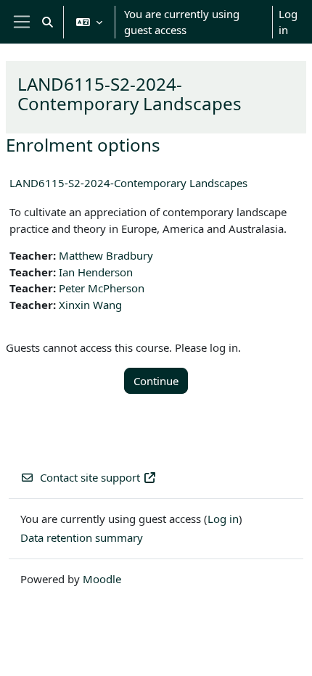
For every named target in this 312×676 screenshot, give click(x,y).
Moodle (102, 579)
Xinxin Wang (90, 304)
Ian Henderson (96, 272)
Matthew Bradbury (106, 255)
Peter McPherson (101, 288)
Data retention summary (81, 537)
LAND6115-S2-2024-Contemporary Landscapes (128, 183)
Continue (156, 381)
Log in (288, 22)
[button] (47, 22)
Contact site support (90, 477)
